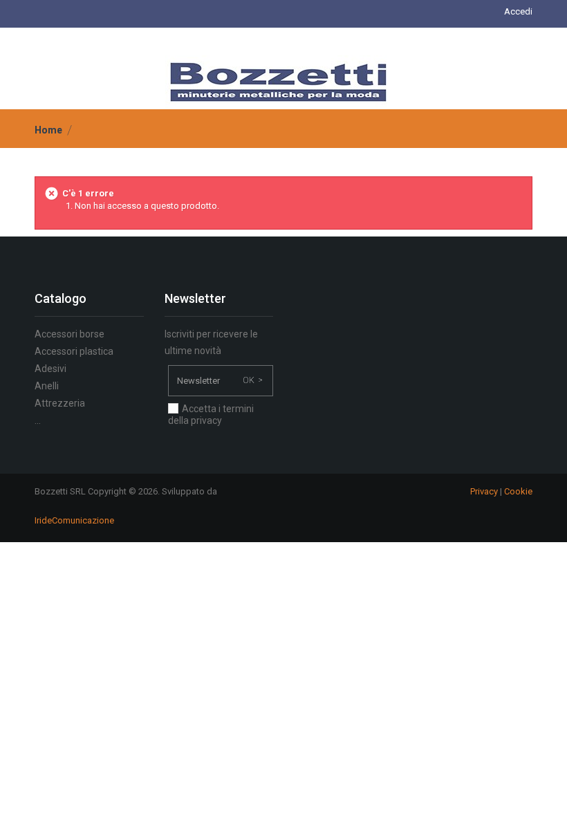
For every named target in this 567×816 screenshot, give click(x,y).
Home (48, 130)
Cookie (518, 491)
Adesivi (50, 368)
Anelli (47, 385)
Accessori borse (69, 334)
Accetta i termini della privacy (211, 414)
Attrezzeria (60, 403)
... (38, 420)
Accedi (518, 11)
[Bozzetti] (278, 81)
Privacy (484, 491)
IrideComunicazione (74, 520)
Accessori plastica (74, 351)
